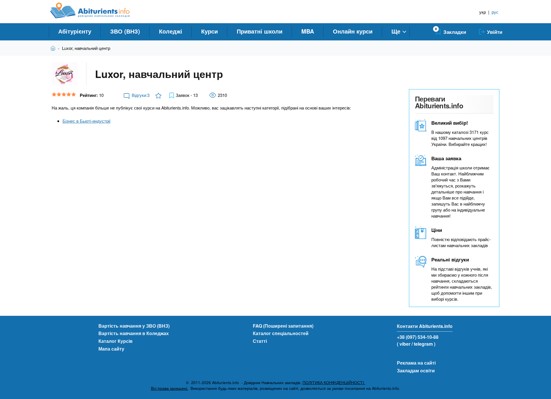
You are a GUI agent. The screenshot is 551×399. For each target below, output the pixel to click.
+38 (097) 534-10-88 (418, 337)
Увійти (494, 31)
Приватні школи (259, 31)
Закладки (454, 31)
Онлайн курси (352, 31)
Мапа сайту (111, 348)
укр (482, 12)
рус (495, 12)
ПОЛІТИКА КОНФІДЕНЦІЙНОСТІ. (333, 382)
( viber (403, 344)
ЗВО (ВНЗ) (125, 31)
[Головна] (96, 11)
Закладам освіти (416, 370)
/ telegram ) (423, 344)
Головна (54, 48)
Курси (209, 31)
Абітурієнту (74, 31)
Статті (260, 341)
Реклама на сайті (416, 362)
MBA (307, 31)
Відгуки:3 (141, 95)
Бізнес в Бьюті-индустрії (86, 121)
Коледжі (170, 31)
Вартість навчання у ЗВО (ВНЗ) (134, 325)
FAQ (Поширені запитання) (283, 325)
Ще (395, 31)
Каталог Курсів (115, 341)
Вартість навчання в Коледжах (133, 333)
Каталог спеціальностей (281, 333)
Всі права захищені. (169, 388)
